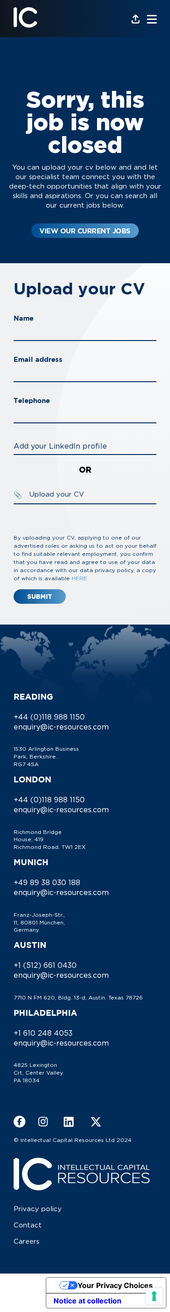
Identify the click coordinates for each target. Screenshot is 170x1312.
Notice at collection (87, 1300)
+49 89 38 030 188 (47, 882)
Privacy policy (38, 1208)
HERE (79, 578)
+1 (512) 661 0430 (45, 965)
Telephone (32, 400)
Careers (26, 1241)
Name (24, 318)
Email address (38, 359)
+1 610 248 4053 (43, 1032)
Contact (28, 1225)
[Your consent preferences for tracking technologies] (154, 1296)
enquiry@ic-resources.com (61, 726)
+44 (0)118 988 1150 (49, 716)
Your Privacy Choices (115, 1285)
